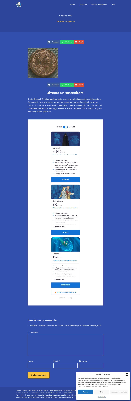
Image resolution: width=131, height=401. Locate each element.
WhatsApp (68, 42)
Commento (33, 332)
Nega (101, 392)
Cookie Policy (102, 397)
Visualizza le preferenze (119, 392)
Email (81, 42)
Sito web (83, 361)
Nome (31, 361)
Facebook (55, 42)
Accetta (85, 392)
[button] (127, 374)
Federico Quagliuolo (65, 21)
